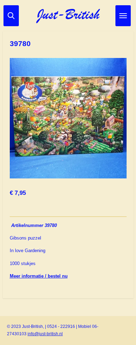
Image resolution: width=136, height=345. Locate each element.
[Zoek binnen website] (11, 15)
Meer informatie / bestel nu (39, 276)
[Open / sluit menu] (123, 15)
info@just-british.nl (45, 333)
